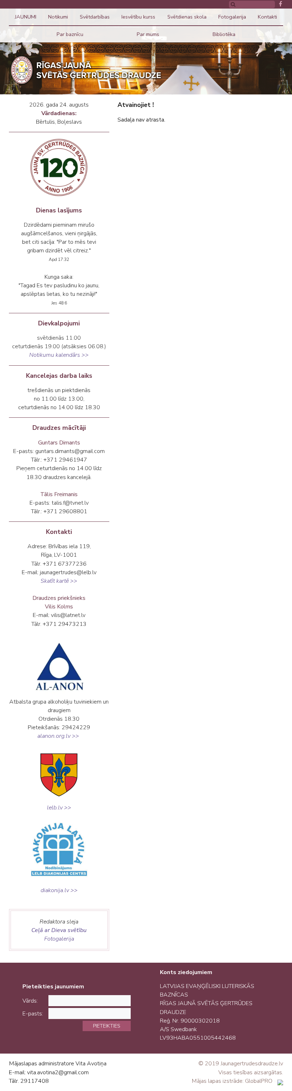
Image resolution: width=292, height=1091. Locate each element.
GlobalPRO (258, 1081)
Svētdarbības (95, 16)
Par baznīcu (70, 34)
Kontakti (267, 16)
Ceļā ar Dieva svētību (59, 930)
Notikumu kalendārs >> (59, 355)
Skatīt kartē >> (59, 581)
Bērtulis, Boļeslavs (59, 122)
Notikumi (58, 16)
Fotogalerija (232, 16)
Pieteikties (106, 1025)
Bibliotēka (224, 34)
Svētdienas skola (187, 16)
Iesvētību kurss (138, 16)
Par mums (148, 34)
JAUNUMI (25, 16)
